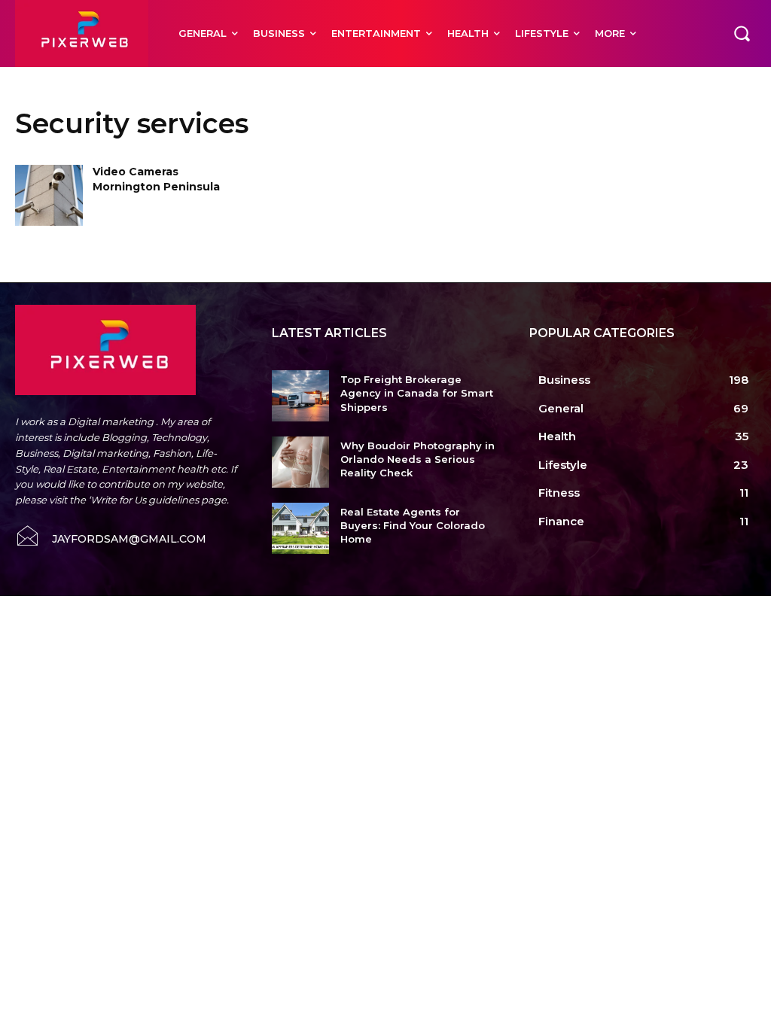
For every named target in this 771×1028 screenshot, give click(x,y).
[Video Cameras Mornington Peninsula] (49, 195)
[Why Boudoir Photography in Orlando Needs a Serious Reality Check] (300, 462)
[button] (741, 33)
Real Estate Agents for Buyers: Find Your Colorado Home (412, 525)
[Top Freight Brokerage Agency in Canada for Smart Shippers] (300, 395)
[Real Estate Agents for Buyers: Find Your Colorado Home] (300, 528)
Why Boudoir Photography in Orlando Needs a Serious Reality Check (417, 459)
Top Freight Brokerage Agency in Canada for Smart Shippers (416, 392)
